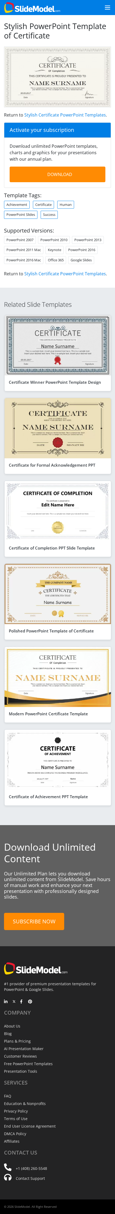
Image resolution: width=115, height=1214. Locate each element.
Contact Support (30, 1178)
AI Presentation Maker (24, 1048)
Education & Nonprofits (25, 1103)
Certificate (43, 204)
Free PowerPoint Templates (28, 1063)
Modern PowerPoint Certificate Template (48, 713)
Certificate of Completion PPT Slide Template (52, 548)
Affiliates (12, 1141)
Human (66, 204)
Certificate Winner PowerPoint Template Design (55, 382)
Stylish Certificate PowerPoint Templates (65, 115)
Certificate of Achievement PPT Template (48, 796)
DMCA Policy (15, 1133)
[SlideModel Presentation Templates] (32, 7)
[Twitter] (14, 1002)
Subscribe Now (34, 921)
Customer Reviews (20, 1056)
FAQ (7, 1096)
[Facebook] (22, 1002)
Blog (8, 1033)
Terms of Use (16, 1118)
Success (49, 214)
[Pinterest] (30, 1002)
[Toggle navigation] (105, 7)
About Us (12, 1026)
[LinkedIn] (6, 1002)
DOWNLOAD (59, 174)
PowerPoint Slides (20, 214)
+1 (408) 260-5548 (31, 1168)
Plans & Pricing (17, 1041)
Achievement (16, 204)
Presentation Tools (20, 1071)
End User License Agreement (30, 1126)
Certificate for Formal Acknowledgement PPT (52, 465)
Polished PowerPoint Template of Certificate (51, 631)
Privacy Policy (16, 1111)
